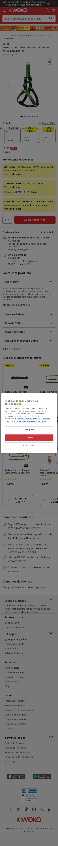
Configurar (29, 429)
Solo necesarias (29, 445)
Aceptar (29, 437)
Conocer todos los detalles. (28, 419)
